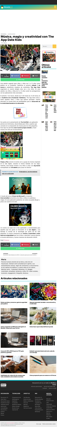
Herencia (48, 414)
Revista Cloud (15, 408)
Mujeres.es (26, 406)
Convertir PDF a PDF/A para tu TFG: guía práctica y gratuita (12, 351)
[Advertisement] (28, 20)
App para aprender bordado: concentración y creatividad (43, 303)
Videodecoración (5, 404)
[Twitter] (55, 2)
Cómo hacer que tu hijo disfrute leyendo (41, 326)
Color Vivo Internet (10, 422)
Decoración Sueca (5, 401)
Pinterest (6, 240)
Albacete (48, 399)
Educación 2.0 (38, 397)
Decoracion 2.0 (4, 397)
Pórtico (2, 415)
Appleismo (14, 401)
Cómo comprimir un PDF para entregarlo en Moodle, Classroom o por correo (13, 327)
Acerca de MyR (52, 388)
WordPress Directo (16, 404)
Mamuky (26, 404)
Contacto (45, 388)
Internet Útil (15, 409)
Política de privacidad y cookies (49, 423)
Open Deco (3, 399)
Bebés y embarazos (28, 401)
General (4, 34)
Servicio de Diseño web (49, 386)
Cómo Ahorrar (38, 408)
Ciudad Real (49, 407)
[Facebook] (55, 1)
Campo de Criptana (51, 406)
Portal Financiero (39, 409)
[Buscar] (54, 46)
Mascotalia (37, 406)
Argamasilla (49, 404)
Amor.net (26, 402)
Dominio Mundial (39, 399)
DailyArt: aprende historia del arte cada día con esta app (42, 351)
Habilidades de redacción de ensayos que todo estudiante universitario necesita (13, 376)
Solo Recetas (27, 397)
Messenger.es (15, 399)
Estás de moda (27, 399)
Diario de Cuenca (50, 409)
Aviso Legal (38, 423)
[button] (26, 2)
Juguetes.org (38, 402)
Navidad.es (38, 401)
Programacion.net (16, 397)
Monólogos (37, 404)
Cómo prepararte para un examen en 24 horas (43, 375)
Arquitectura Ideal (5, 402)
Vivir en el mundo (28, 408)
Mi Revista (37, 411)
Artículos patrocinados (36, 386)
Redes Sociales (16, 406)
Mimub (2, 413)
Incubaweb (15, 402)
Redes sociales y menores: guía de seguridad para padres (45, 81)
